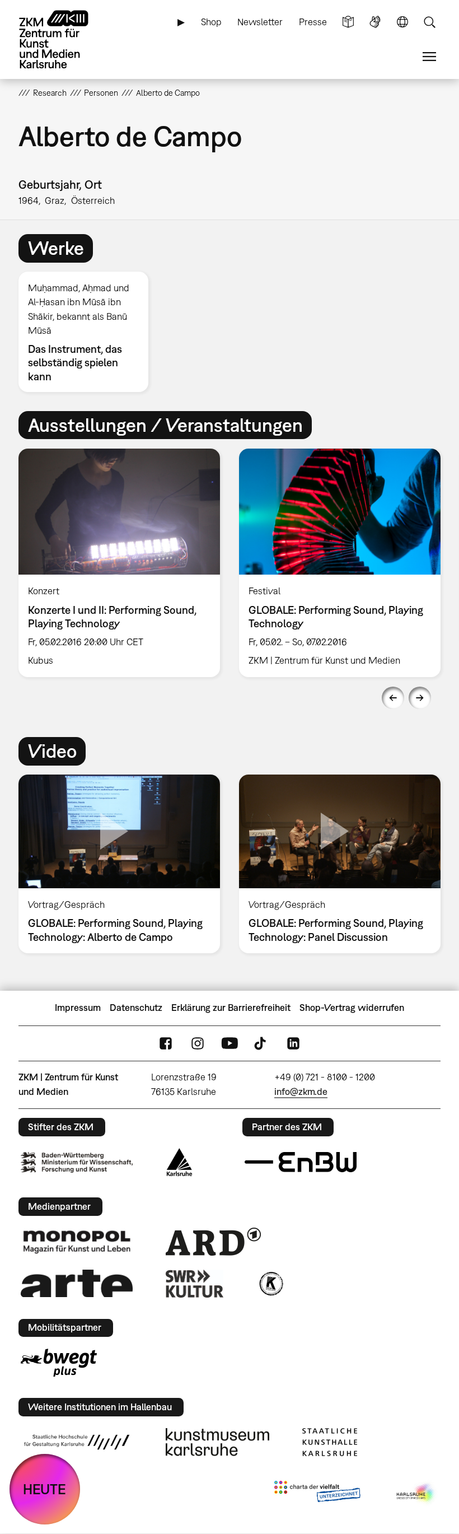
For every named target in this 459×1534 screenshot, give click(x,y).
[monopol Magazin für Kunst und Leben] (77, 1241)
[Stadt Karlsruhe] (179, 1162)
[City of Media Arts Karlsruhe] (416, 1494)
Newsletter (260, 21)
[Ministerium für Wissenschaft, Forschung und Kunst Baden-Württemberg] (77, 1162)
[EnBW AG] (301, 1162)
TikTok (261, 1043)
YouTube (229, 1043)
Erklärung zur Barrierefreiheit (231, 1007)
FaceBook (165, 1043)
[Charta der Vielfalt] (317, 1494)
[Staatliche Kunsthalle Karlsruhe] (329, 1442)
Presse (313, 21)
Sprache (402, 22)
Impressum (78, 1007)
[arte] (77, 1283)
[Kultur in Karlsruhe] (270, 1284)
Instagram (197, 1043)
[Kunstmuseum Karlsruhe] (217, 1442)
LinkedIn (293, 1043)
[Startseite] (63, 39)
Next (420, 698)
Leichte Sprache (348, 22)
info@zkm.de (300, 1091)
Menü (429, 56)
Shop (211, 21)
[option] (88, 332)
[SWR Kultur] (195, 1284)
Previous (393, 698)
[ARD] (213, 1242)
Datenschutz (136, 1007)
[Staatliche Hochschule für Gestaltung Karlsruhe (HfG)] (77, 1442)
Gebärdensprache (375, 22)
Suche (429, 22)
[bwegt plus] (59, 1363)
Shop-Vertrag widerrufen (351, 1007)
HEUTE (44, 1489)
